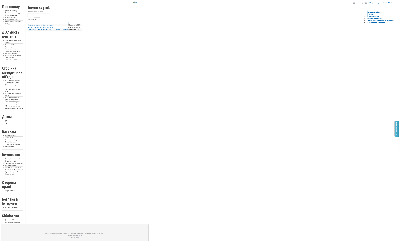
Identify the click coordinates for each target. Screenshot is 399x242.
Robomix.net (79, 236)
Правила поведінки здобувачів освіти (40, 25)
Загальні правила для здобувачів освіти (41, 27)
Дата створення (74, 23)
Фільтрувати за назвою (35, 12)
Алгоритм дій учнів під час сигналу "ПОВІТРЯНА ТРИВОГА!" (48, 29)
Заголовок (31, 23)
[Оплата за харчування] (379, 3)
